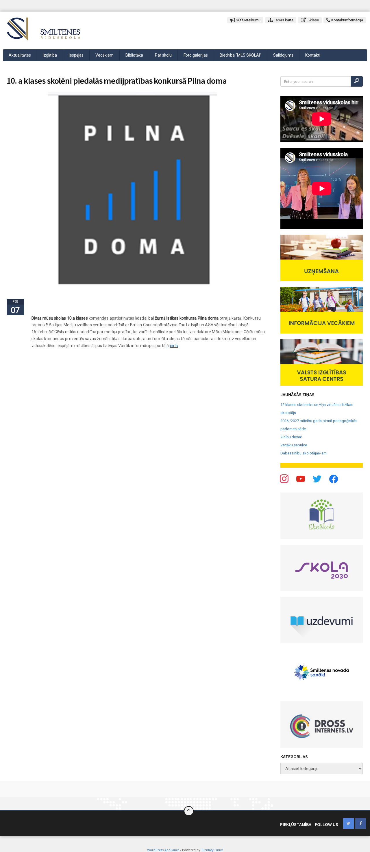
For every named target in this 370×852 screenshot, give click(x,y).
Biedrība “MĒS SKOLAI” (240, 55)
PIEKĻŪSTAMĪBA (295, 824)
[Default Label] (333, 478)
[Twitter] (300, 478)
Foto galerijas (196, 55)
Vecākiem (104, 55)
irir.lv (174, 345)
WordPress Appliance (163, 850)
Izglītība (50, 55)
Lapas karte (283, 20)
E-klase (312, 20)
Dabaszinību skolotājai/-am (303, 453)
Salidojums (283, 55)
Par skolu (163, 55)
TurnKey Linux (212, 850)
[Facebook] (284, 478)
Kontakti (312, 55)
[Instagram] (317, 478)
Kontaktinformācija (346, 20)
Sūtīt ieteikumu (247, 20)
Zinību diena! (291, 437)
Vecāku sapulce (293, 445)
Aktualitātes (20, 55)
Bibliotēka (134, 55)
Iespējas (76, 55)
